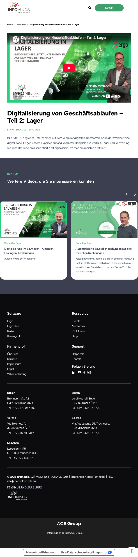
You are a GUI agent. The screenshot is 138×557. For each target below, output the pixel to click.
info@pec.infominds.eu (21, 481)
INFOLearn (78, 331)
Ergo (10, 321)
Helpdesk (78, 354)
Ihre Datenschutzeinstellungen (81, 552)
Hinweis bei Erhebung (40, 552)
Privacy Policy (15, 486)
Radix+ (11, 331)
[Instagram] (89, 372)
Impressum (14, 364)
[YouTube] (79, 372)
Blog (75, 336)
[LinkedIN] (73, 372)
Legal (10, 369)
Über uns (12, 354)
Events (76, 321)
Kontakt (76, 359)
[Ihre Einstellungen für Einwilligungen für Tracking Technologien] (131, 550)
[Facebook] (84, 372)
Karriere (12, 359)
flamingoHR (14, 336)
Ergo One (13, 326)
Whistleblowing (16, 374)
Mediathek (78, 326)
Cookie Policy (33, 486)
